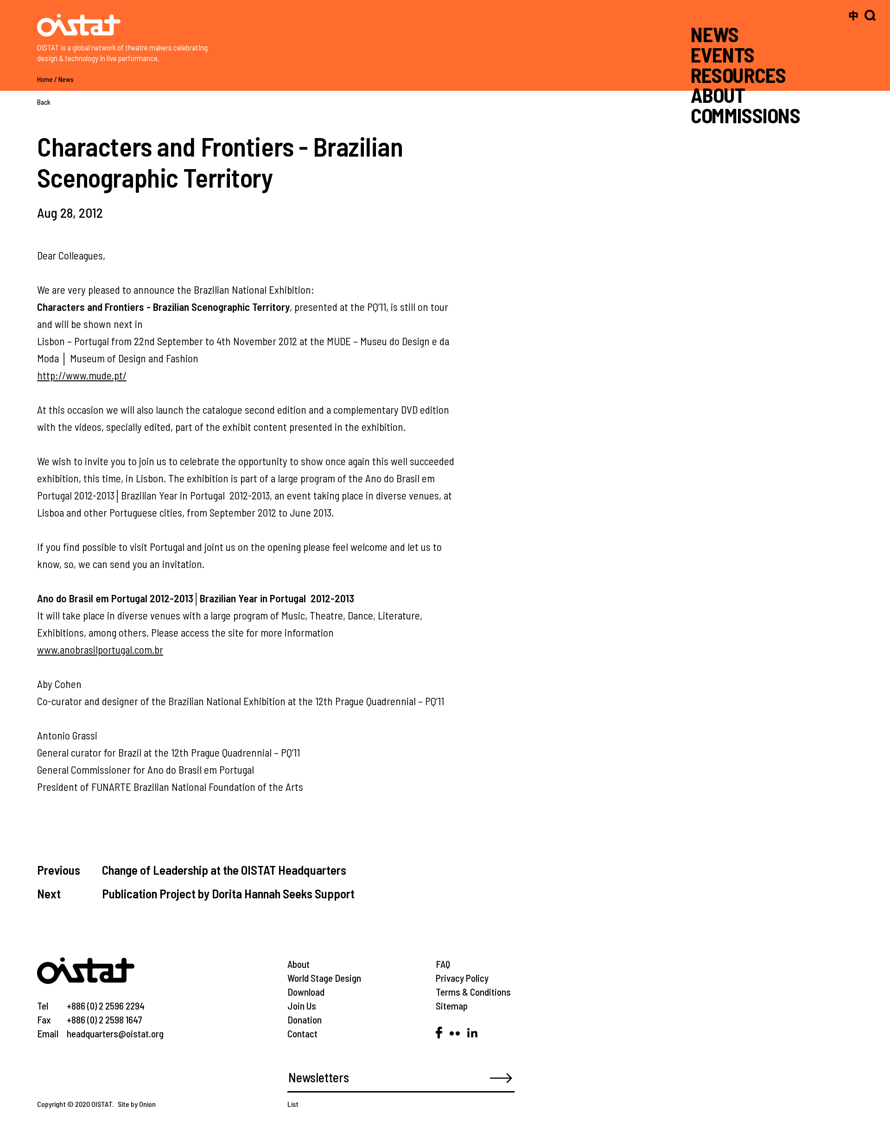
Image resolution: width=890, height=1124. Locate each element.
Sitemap (452, 1005)
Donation (304, 1019)
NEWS (715, 34)
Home (45, 79)
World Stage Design (324, 978)
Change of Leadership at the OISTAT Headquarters (224, 869)
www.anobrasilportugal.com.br (100, 649)
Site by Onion (137, 1103)
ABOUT (718, 94)
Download (305, 992)
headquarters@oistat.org (115, 1033)
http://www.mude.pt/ (82, 375)
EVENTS (723, 54)
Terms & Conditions (473, 992)
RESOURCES (738, 74)
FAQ (443, 964)
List (293, 1103)
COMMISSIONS (745, 115)
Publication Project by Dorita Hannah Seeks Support (228, 893)
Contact (302, 1033)
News (66, 79)
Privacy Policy (462, 978)
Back (44, 102)
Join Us (301, 1005)
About (298, 964)
